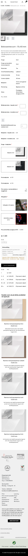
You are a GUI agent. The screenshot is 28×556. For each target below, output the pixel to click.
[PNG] (14, 310)
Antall (2, 239)
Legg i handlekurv (9, 265)
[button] (26, 10)
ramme (7, 5)
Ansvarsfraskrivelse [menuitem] (20, 537)
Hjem (2, 5)
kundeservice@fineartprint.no (10, 490)
